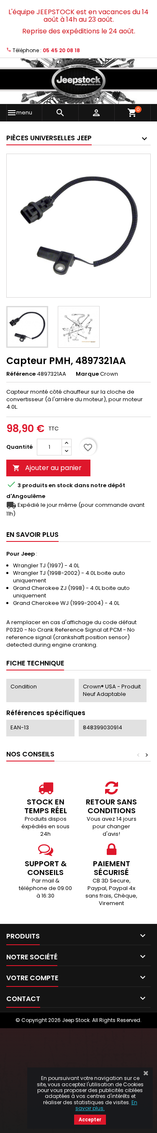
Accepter (90, 1120)
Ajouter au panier (47, 468)
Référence (21, 374)
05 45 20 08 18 (61, 50)
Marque (87, 374)
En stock (61, 485)
